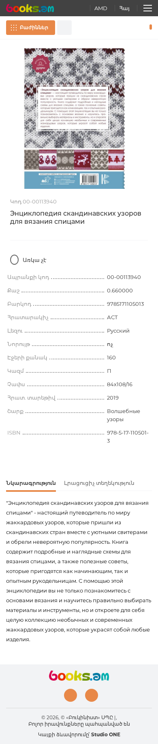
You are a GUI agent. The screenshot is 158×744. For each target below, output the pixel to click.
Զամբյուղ (149, 27)
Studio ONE (105, 734)
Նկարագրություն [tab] (31, 483)
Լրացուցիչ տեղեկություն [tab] (99, 483)
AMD (100, 8)
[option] (79, 119)
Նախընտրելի (137, 27)
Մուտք (125, 27)
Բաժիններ (34, 27)
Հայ (124, 8)
